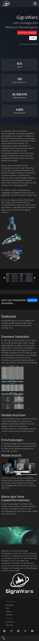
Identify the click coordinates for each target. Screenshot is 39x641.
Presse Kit (9, 615)
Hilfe (7, 608)
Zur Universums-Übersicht (28, 44)
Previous (4, 278)
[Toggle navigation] (35, 3)
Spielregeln (9, 605)
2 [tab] (16, 284)
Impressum (9, 625)
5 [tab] (27, 284)
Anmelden (32, 300)
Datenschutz (10, 622)
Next (35, 278)
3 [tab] (19, 284)
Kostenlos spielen (27, 32)
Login (33, 38)
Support (8, 611)
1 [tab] (12, 284)
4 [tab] (23, 284)
